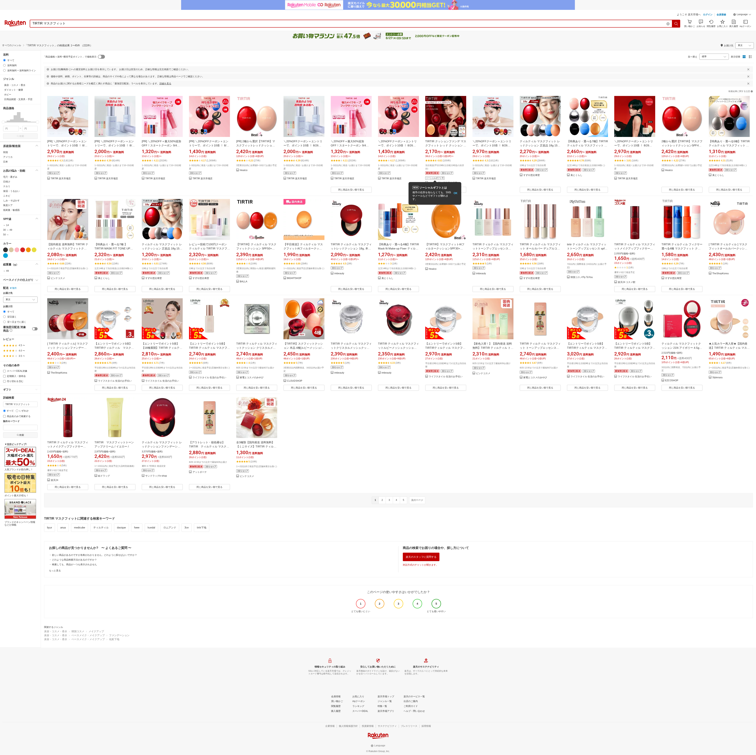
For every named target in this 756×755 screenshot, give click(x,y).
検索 (21, 136)
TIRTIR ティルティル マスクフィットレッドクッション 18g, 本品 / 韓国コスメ (351, 248)
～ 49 (6, 271)
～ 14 (6, 225)
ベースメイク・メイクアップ (88, 635)
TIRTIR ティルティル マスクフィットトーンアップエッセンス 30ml (492, 248)
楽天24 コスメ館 (626, 282)
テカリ (6, 186)
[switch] (35, 328)
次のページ (417, 500)
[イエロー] (34, 249)
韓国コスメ (77, 631)
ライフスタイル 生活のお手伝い (115, 381)
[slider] (3, 122)
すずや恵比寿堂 (531, 175)
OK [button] (455, 193)
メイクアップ (96, 631)
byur (49, 527)
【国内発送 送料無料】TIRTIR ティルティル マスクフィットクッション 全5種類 (67, 248)
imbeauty (339, 273)
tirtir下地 (201, 527)
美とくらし (576, 175)
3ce (186, 527)
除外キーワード (11, 421)
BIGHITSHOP (294, 278)
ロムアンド (169, 527)
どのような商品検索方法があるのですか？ (74, 559)
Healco (243, 170)
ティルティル (101, 527)
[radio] (4, 60)
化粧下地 (114, 639)
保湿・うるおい (11, 191)
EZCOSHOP (671, 380)
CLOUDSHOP (294, 381)
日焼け (6, 181)
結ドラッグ (104, 476)
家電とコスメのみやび (251, 377)
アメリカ (8, 157)
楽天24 (54, 480)
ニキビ (6, 195)
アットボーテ (200, 472)
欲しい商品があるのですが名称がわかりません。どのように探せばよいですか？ (94, 555)
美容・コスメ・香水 (55, 631)
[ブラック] (5, 249)
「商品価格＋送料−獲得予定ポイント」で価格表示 (69, 56)
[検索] (676, 24)
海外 (14, 288)
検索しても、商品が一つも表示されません (74, 564)
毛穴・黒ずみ (10, 177)
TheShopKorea (720, 273)
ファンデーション (119, 635)
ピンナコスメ (58, 278)
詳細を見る (165, 83)
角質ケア (8, 205)
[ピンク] (17, 249)
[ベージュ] (11, 249)
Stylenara (717, 377)
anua (63, 527)
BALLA (243, 281)
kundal (151, 527)
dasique (121, 527)
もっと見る (55, 570)
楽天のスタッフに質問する (421, 556)
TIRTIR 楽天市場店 (61, 178)
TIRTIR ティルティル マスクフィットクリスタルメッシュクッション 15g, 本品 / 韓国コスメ (351, 347)
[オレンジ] (28, 249)
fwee (136, 527)
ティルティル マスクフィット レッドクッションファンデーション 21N (162, 446)
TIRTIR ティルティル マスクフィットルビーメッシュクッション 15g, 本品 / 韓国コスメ (398, 347)
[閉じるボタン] (748, 69)
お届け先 (8, 293)
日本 (5, 161)
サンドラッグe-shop (156, 476)
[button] (742, 15)
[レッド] (22, 249)
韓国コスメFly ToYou (582, 277)
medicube (79, 527)
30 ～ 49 (7, 230)
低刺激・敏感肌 (11, 210)
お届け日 (8, 306)
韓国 (5, 152)
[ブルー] (5, 255)
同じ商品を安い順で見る (351, 189)
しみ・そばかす (11, 200)
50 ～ (6, 234)
